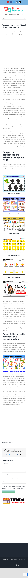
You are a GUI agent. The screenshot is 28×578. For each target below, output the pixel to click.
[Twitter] (14, 2)
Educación (4, 442)
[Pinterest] (15, 454)
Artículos (19, 441)
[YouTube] (8, 2)
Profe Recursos (7, 441)
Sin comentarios (10, 442)
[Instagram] (17, 2)
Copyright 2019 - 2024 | (6, 559)
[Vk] (18, 454)
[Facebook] (11, 2)
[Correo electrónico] (21, 454)
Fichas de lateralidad (7, 298)
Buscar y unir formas (14, 233)
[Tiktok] (20, 2)
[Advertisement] (14, 51)
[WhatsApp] (12, 454)
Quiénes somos (14, 561)
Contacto (20, 561)
